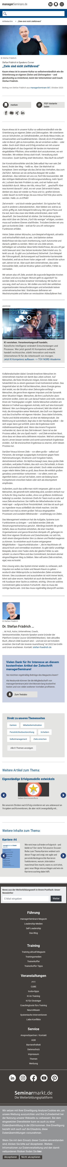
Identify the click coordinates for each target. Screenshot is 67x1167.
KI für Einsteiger (33, 1000)
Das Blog (33, 933)
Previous (4, 795)
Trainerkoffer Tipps (33, 966)
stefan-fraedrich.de (42, 647)
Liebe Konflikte (33, 1019)
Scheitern (45, 732)
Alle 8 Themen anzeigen (21, 748)
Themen (33, 1059)
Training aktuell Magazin (33, 952)
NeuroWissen (33, 1010)
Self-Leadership (33, 928)
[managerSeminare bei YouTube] (44, 1078)
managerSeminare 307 (40, 87)
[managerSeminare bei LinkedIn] (12, 1078)
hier (39, 1151)
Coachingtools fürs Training (33, 1005)
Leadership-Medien (33, 923)
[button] (16, 105)
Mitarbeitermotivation (32, 725)
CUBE (33, 986)
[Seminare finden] (33, 1095)
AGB (33, 1040)
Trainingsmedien (33, 956)
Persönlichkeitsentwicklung (22, 732)
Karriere (13, 725)
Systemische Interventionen (33, 1015)
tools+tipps (33, 991)
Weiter (56, 898)
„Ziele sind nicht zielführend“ (29, 21)
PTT (34, 982)
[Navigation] (62, 4)
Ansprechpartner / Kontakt (34, 1035)
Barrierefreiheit (33, 1044)
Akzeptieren (10, 1157)
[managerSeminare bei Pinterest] (55, 1078)
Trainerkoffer (33, 961)
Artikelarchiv (7, 21)
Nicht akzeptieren (30, 1157)
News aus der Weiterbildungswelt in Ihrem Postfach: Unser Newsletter (31, 891)
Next (63, 795)
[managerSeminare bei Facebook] (34, 1078)
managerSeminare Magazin (33, 919)
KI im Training (33, 996)
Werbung (33, 1063)
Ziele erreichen (40, 739)
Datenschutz (33, 1049)
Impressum (33, 1054)
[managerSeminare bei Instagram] (23, 1078)
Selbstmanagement (18, 739)
